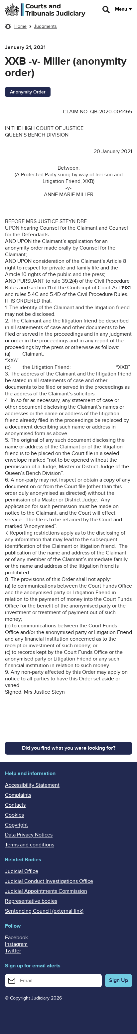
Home (20, 26)
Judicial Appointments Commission (46, 891)
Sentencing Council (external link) (44, 911)
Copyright (16, 825)
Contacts (15, 805)
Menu (121, 9)
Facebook (16, 937)
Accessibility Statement (32, 785)
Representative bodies (31, 901)
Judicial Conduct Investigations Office (49, 881)
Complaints (18, 795)
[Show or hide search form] (106, 10)
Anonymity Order (28, 92)
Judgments (45, 26)
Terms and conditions (29, 844)
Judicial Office (21, 871)
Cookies (14, 815)
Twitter (13, 951)
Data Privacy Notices (29, 835)
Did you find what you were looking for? (68, 748)
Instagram (16, 944)
